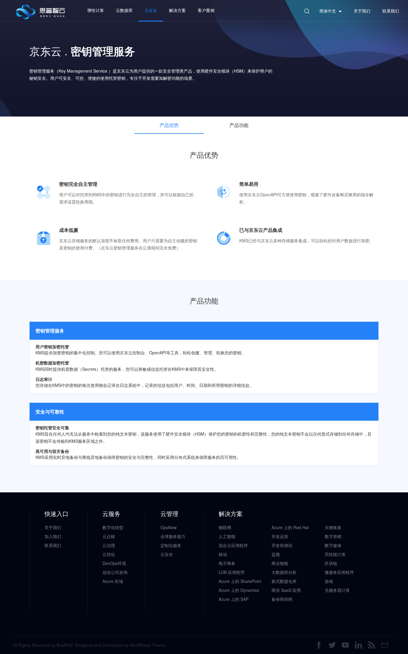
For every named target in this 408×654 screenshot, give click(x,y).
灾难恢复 (333, 527)
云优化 (108, 554)
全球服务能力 (172, 536)
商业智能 (280, 563)
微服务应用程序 (339, 572)
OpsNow (168, 527)
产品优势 (169, 125)
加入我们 (53, 536)
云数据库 (124, 10)
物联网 (225, 527)
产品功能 (239, 125)
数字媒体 (333, 545)
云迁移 (108, 536)
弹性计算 (95, 10)
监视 (276, 554)
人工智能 (227, 536)
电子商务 (227, 563)
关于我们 (53, 527)
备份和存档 (282, 599)
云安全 (151, 10)
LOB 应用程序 (232, 572)
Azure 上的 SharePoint (240, 581)
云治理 (108, 545)
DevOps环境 (114, 563)
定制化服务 (170, 545)
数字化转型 (112, 527)
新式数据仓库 (284, 581)
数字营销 (333, 536)
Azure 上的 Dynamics (239, 590)
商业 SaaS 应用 (286, 590)
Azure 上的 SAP (234, 599)
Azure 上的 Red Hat (290, 527)
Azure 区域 (112, 581)
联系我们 (53, 545)
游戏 (329, 581)
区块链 (331, 563)
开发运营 (280, 536)
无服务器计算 (337, 590)
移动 (223, 554)
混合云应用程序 (233, 545)
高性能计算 (335, 554)
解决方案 (177, 10)
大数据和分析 (284, 572)
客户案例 (206, 10)
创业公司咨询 (115, 572)
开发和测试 (282, 545)
